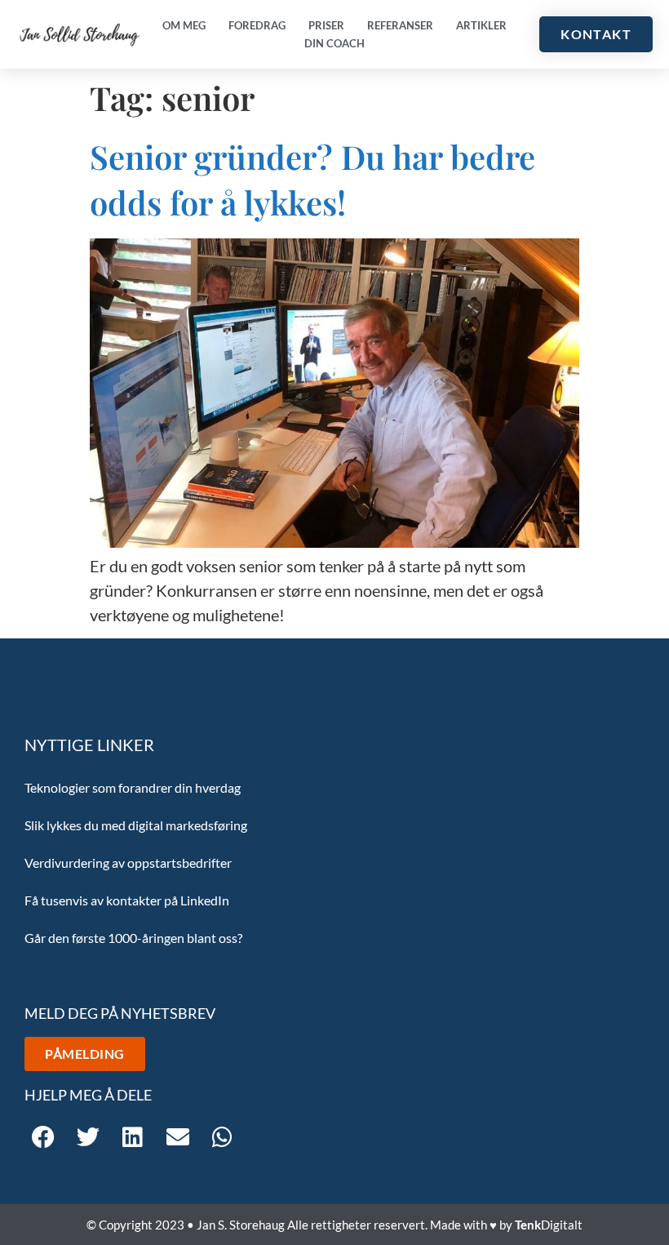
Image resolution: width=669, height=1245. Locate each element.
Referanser (400, 25)
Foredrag (257, 25)
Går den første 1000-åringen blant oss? (133, 937)
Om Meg (184, 25)
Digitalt (549, 1224)
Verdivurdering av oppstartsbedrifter (128, 862)
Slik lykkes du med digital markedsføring (135, 825)
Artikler (481, 25)
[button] (42, 1136)
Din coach (334, 43)
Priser (326, 25)
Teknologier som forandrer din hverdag (132, 787)
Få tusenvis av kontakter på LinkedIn (126, 900)
